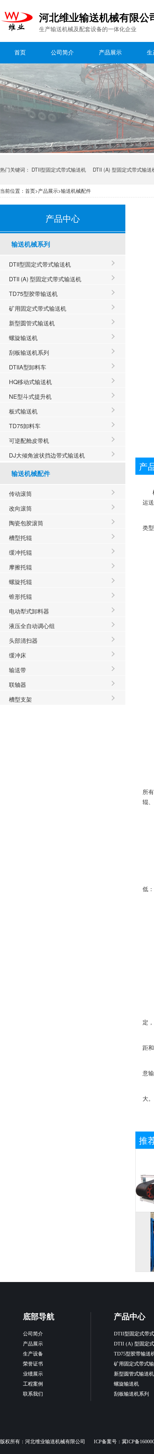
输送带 (17, 670)
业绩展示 (33, 1374)
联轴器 (17, 684)
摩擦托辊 (20, 567)
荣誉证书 (33, 1364)
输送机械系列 (30, 244)
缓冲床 (17, 655)
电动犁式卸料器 (29, 611)
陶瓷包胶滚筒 (26, 523)
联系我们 (33, 1394)
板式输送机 (23, 411)
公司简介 (62, 52)
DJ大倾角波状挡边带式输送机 (47, 455)
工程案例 (33, 1384)
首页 (20, 52)
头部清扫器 (23, 640)
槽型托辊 (20, 538)
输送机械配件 (76, 190)
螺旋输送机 (23, 338)
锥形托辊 (20, 596)
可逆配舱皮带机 (29, 440)
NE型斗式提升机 (30, 396)
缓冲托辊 (20, 552)
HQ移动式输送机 (30, 382)
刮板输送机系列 (29, 352)
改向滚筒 (20, 508)
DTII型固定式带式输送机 (59, 169)
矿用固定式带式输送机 (37, 308)
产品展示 (110, 52)
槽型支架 (20, 699)
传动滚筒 (20, 493)
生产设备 (33, 1354)
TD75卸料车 (24, 426)
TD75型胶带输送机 (33, 294)
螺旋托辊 (20, 582)
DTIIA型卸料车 (27, 367)
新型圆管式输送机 (32, 323)
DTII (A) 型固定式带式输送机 (45, 279)
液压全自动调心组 (32, 626)
